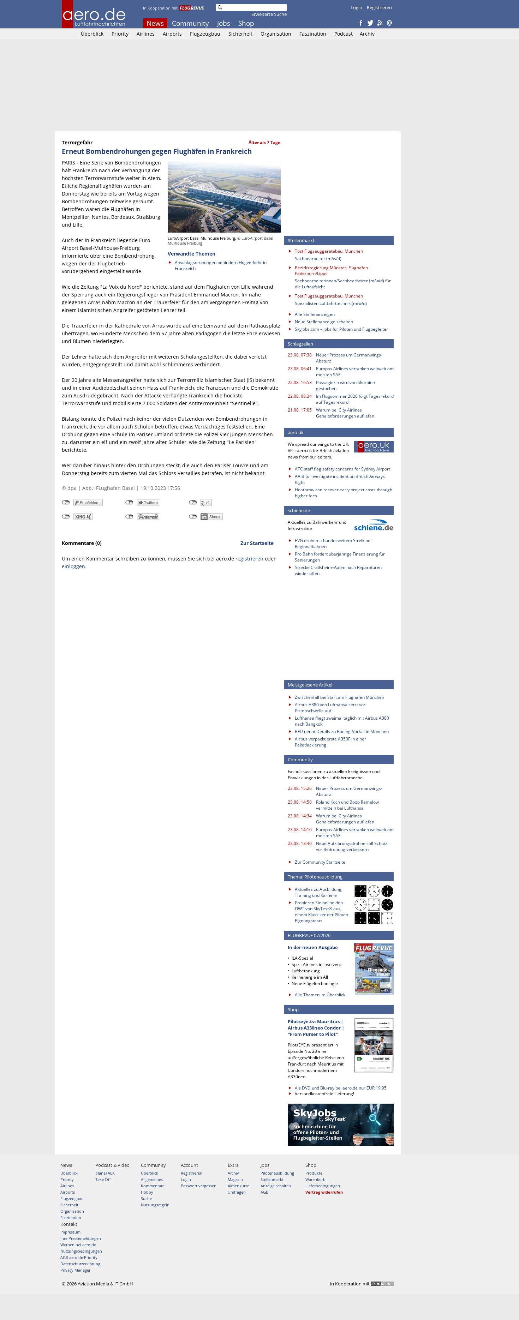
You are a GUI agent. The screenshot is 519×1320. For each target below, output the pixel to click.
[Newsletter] (389, 23)
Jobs (223, 23)
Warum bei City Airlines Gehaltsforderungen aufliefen (345, 413)
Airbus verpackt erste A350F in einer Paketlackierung (330, 742)
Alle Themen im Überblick (320, 995)
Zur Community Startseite (320, 862)
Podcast (343, 33)
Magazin (235, 1179)
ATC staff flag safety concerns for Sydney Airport (342, 469)
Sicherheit (240, 33)
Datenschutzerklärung (80, 1263)
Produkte (313, 1173)
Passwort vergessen (198, 1185)
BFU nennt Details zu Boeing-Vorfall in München (342, 731)
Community (190, 23)
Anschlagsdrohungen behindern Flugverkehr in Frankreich (221, 265)
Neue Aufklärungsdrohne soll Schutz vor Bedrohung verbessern (351, 846)
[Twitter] (370, 23)
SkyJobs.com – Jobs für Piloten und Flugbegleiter (341, 329)
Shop (246, 23)
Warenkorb (315, 1179)
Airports (172, 33)
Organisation (276, 33)
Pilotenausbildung (277, 1173)
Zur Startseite (257, 543)
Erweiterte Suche (269, 14)
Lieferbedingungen (322, 1185)
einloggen (73, 566)
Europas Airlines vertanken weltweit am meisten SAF (355, 372)
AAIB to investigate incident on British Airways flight (340, 479)
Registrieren (379, 7)
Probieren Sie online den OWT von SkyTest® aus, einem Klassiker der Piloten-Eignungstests (322, 912)
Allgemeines (152, 1179)
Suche (146, 1198)
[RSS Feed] (380, 23)
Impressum (70, 1232)
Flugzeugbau (205, 33)
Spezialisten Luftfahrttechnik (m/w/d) (331, 303)
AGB (264, 1192)
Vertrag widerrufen (324, 1192)
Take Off (103, 1179)
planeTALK (105, 1173)
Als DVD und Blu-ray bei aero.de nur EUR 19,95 (341, 1088)
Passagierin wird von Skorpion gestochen (345, 385)
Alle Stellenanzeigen (315, 314)
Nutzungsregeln (155, 1204)
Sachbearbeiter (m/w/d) (318, 259)
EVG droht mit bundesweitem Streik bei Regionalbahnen (333, 544)
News (155, 23)
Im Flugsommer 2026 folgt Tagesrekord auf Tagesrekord (355, 399)
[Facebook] (361, 23)
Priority (120, 33)
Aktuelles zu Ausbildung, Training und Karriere (318, 892)
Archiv (367, 33)
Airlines (146, 33)
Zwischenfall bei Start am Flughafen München (339, 697)
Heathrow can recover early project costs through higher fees (343, 493)
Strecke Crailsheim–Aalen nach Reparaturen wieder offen (338, 570)
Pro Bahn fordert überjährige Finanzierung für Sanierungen (340, 557)
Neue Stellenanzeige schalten (324, 322)
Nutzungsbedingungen (81, 1251)
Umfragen (237, 1192)
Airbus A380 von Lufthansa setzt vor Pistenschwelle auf (330, 708)
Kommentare (153, 1185)
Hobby (147, 1192)
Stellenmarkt (272, 1179)
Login (356, 7)
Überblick (92, 33)
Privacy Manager (75, 1270)
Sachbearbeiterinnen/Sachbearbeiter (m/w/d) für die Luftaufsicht (343, 284)
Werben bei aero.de (78, 1244)
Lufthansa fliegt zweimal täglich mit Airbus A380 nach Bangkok (342, 721)
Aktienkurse (238, 1185)
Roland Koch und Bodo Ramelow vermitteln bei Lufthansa (347, 805)
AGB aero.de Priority (78, 1257)
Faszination (312, 33)
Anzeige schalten (276, 1185)
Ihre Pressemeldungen (80, 1238)
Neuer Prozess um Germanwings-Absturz (349, 358)
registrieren (249, 558)
